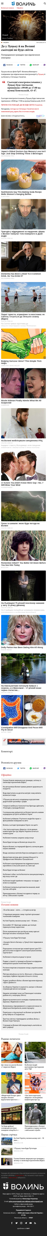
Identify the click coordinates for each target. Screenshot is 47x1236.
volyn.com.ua (20, 1175)
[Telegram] (25, 1223)
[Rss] (35, 1223)
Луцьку (41, 74)
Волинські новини (7, 8)
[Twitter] (16, 1223)
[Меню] (2, 4)
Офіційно (20, 8)
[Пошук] (45, 3)
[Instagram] (21, 1223)
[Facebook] (11, 1223)
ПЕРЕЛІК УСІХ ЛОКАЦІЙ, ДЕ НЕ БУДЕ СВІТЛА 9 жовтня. (22, 105)
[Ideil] (23, 1228)
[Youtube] (30, 1223)
